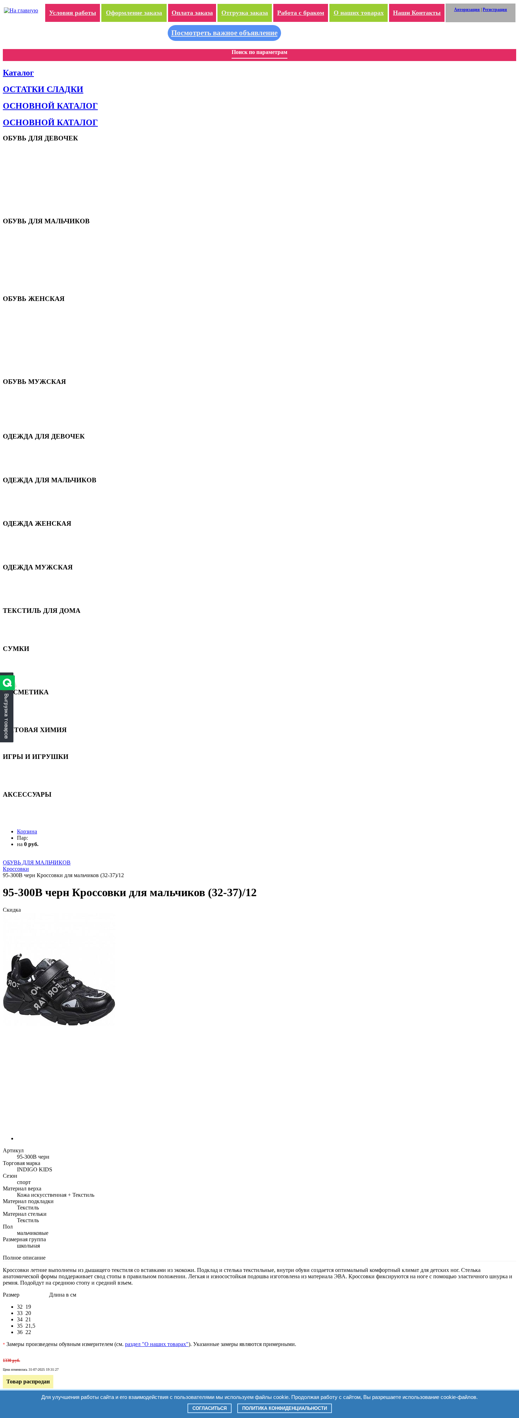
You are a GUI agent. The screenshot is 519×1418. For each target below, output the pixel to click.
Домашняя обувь (35, 202)
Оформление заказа (134, 12)
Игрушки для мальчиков (42, 775)
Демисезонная (31, 455)
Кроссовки (28, 162)
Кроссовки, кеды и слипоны (45, 323)
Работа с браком (300, 12)
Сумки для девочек (37, 661)
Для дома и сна (32, 449)
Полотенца (28, 629)
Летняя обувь (31, 317)
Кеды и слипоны (34, 168)
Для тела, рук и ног (36, 716)
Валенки (26, 207)
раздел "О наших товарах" (157, 1344)
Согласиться (209, 1408)
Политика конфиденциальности (284, 1408)
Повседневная (32, 461)
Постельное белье (35, 635)
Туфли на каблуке (35, 334)
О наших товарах (359, 12)
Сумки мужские (33, 678)
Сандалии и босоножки (41, 156)
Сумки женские (33, 673)
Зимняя (24, 466)
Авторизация (467, 9)
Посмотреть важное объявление (224, 33)
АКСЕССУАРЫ (33, 807)
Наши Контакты (417, 12)
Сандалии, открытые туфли (45, 240)
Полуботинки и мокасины (44, 406)
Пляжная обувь (33, 151)
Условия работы (72, 12)
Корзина (27, 831)
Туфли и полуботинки (39, 257)
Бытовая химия (33, 743)
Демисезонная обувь (38, 185)
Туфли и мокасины (36, 173)
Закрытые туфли (34, 179)
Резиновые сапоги (35, 190)
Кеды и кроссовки (35, 400)
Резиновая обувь (34, 357)
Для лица (26, 711)
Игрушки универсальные (43, 781)
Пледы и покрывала (38, 624)
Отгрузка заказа (244, 12)
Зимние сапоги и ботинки (43, 362)
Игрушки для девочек (39, 770)
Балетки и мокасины (38, 328)
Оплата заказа (192, 12)
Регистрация (495, 9)
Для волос (27, 705)
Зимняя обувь (31, 196)
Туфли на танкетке (36, 340)
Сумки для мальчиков (40, 667)
